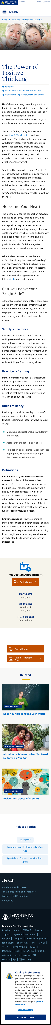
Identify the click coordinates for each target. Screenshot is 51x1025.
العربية (33, 946)
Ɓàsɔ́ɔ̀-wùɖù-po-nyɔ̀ (36, 938)
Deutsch (6, 950)
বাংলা (33, 942)
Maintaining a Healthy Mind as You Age (23, 90)
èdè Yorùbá (23, 942)
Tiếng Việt (18, 938)
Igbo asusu (8, 942)
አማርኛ (17, 930)
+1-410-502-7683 (25, 616)
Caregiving (7, 900)
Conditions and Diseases (14, 887)
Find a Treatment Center (23, 659)
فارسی (26, 954)
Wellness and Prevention (32, 20)
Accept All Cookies (25, 1017)
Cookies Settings (25, 1009)
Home (4, 20)
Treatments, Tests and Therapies (19, 891)
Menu (22, 2)
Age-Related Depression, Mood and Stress (24, 94)
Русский (18, 934)
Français (39, 930)
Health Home (14, 20)
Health (13, 12)
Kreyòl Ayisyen (19, 946)
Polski (17, 950)
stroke (12, 279)
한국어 (5, 946)
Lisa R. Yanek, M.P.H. (19, 135)
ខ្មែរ (14, 959)
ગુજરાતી (41, 950)
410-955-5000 (25, 594)
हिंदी (34, 954)
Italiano (6, 938)
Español (6, 930)
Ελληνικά (28, 950)
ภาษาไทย (6, 954)
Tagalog (6, 934)
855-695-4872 (25, 603)
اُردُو (17, 954)
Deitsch (6, 959)
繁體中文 (27, 930)
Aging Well (10, 86)
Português (30, 934)
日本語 (41, 942)
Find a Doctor (22, 649)
